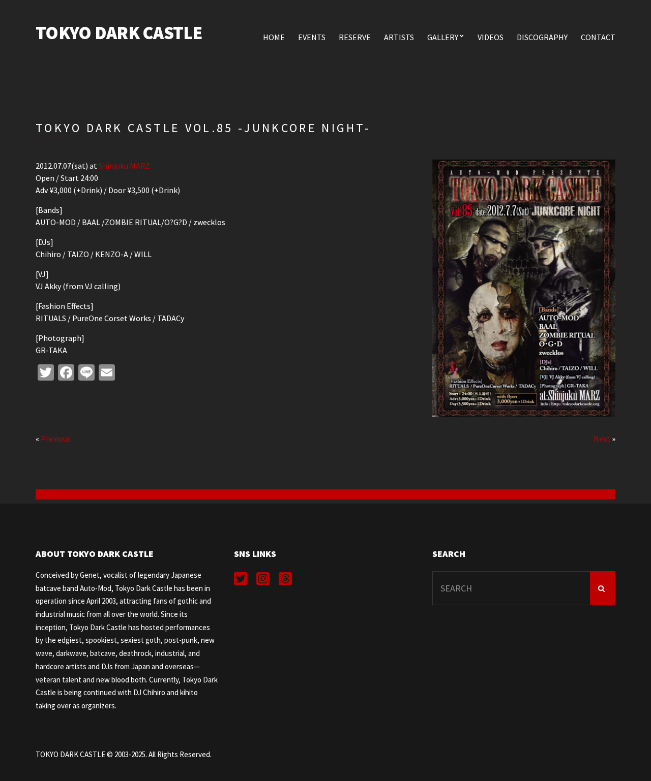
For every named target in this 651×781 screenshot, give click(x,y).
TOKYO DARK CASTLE (119, 32)
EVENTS (312, 37)
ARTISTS (399, 37)
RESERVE (355, 37)
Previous (56, 438)
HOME (274, 37)
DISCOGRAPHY (542, 37)
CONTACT (598, 37)
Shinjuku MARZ (124, 166)
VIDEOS (491, 37)
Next (602, 438)
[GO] (602, 588)
